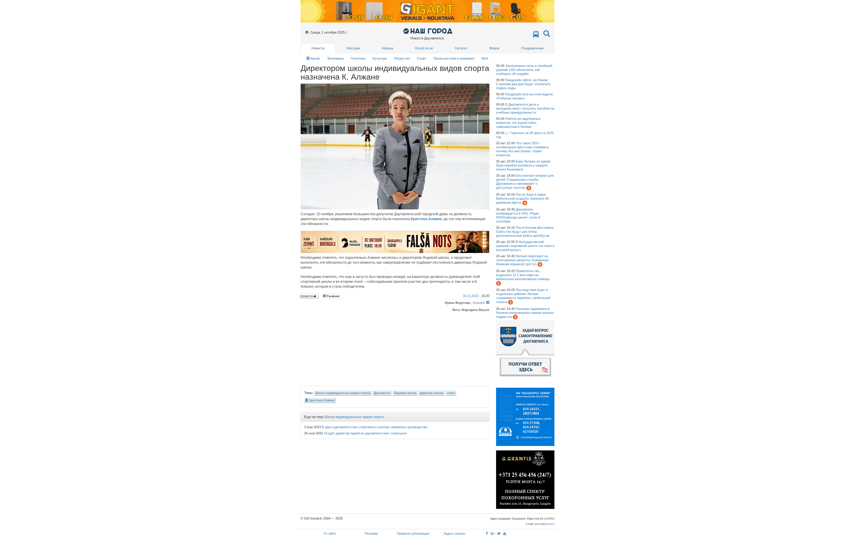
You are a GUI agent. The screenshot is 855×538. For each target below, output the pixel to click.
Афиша (387, 48)
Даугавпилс (382, 393)
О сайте (330, 533)
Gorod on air (424, 48)
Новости (317, 48)
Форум (494, 48)
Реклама (371, 533)
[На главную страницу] (306, 32)
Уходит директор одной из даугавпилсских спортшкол (365, 433)
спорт (451, 393)
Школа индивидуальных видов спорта (342, 393)
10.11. (471, 296)
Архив (314, 58)
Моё (485, 58)
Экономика (335, 58)
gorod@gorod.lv (544, 524)
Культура (380, 58)
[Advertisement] (395, 348)
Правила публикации (413, 533)
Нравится (307, 296)
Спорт (421, 58)
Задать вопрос (454, 533)
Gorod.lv (479, 303)
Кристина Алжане (426, 219)
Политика (358, 58)
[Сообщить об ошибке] (487, 303)
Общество (402, 58)
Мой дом (353, 48)
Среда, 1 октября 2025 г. (328, 32)
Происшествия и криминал (454, 58)
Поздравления (532, 48)
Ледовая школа (405, 393)
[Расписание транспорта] (536, 35)
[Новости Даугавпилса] (428, 31)
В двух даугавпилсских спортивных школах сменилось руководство (374, 427)
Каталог (461, 48)
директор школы (431, 393)
